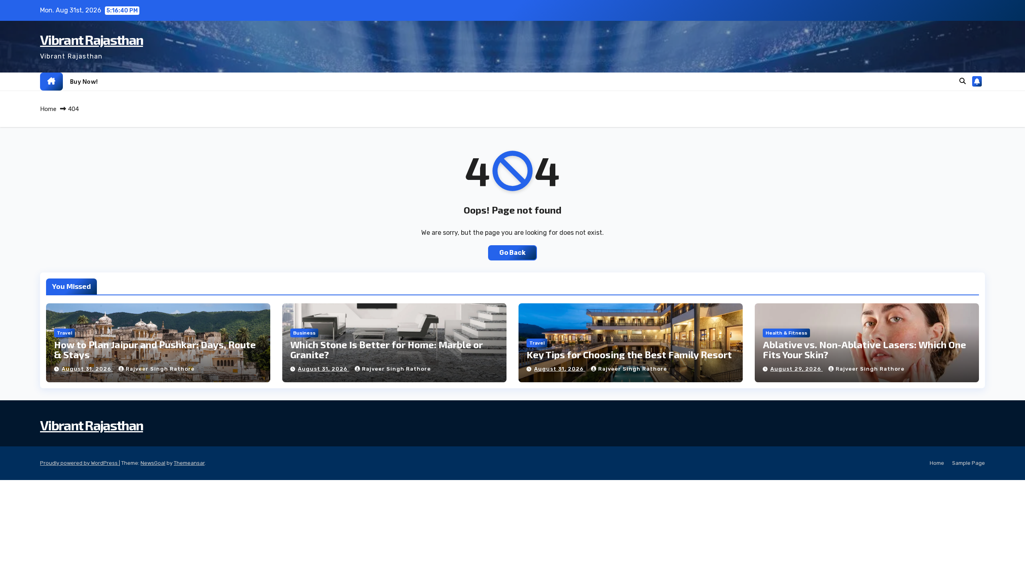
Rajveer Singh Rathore (160, 369)
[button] (962, 81)
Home (48, 109)
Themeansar (189, 463)
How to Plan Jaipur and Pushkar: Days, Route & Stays (155, 349)
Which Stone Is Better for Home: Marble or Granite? (386, 349)
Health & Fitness (786, 333)
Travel (64, 333)
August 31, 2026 (87, 369)
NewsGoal (153, 463)
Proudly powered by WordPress (79, 463)
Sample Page (968, 463)
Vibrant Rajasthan (91, 39)
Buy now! (84, 81)
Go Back (512, 252)
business (304, 333)
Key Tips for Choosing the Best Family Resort (629, 354)
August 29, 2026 (796, 369)
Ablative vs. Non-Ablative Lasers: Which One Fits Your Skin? (864, 349)
